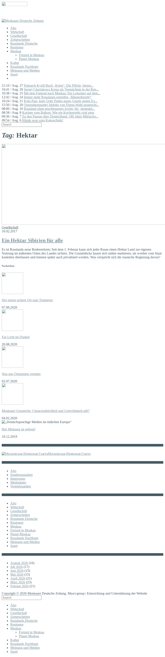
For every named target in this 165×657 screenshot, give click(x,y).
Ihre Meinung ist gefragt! (18, 429)
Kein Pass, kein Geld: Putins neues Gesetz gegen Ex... (61, 101)
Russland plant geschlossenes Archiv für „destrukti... (59, 109)
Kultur (14, 63)
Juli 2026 (16, 567)
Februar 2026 (19, 586)
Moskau (15, 51)
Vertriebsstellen (20, 486)
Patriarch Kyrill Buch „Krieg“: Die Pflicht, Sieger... (58, 85)
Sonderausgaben (21, 475)
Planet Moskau (29, 59)
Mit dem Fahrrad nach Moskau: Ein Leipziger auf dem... (62, 93)
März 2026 (17, 582)
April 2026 (17, 578)
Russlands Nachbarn (24, 66)
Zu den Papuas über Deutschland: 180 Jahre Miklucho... (60, 116)
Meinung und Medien (25, 70)
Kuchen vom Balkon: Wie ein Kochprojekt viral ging (58, 112)
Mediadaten (18, 482)
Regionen (16, 47)
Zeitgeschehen (20, 39)
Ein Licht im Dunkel (16, 337)
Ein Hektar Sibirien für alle (32, 240)
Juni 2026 (17, 570)
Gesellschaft (18, 36)
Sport (14, 74)
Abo (13, 28)
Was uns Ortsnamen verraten (21, 374)
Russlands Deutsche (24, 43)
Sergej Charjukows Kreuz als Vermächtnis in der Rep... (61, 89)
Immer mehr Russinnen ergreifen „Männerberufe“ (57, 97)
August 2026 (19, 563)
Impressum (17, 478)
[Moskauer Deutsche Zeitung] (23, 21)
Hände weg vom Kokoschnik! (42, 120)
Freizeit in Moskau (31, 55)
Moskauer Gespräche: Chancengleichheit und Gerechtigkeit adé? (46, 411)
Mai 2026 (16, 574)
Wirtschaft (17, 32)
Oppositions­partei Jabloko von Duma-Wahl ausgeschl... (61, 105)
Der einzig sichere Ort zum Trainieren (27, 300)
